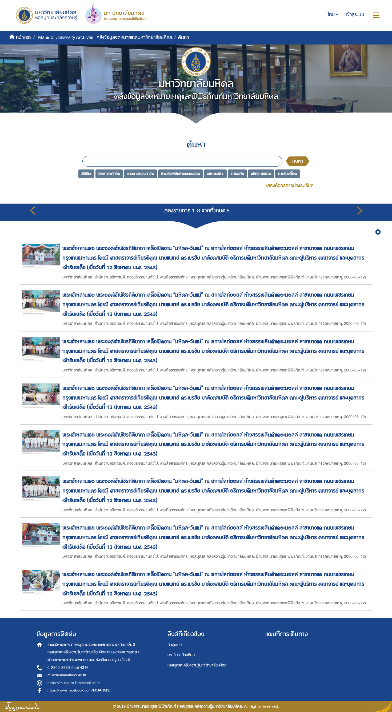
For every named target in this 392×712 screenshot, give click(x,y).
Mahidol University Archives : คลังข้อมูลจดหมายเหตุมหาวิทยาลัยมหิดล (105, 37)
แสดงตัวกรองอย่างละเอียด (289, 185)
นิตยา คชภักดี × (109, 174)
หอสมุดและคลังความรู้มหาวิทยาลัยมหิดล (196, 665)
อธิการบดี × (215, 174)
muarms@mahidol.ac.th (66, 675)
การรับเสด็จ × (287, 174)
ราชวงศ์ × (237, 174)
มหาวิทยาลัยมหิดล (181, 655)
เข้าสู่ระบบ (174, 644)
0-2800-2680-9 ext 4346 (68, 667)
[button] (333, 14)
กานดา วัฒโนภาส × (140, 174)
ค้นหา (297, 161)
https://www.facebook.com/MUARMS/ (79, 690)
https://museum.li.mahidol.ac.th (73, 682)
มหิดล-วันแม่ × (261, 174)
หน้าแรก (23, 37)
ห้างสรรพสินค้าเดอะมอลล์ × (180, 174)
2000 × (86, 174)
